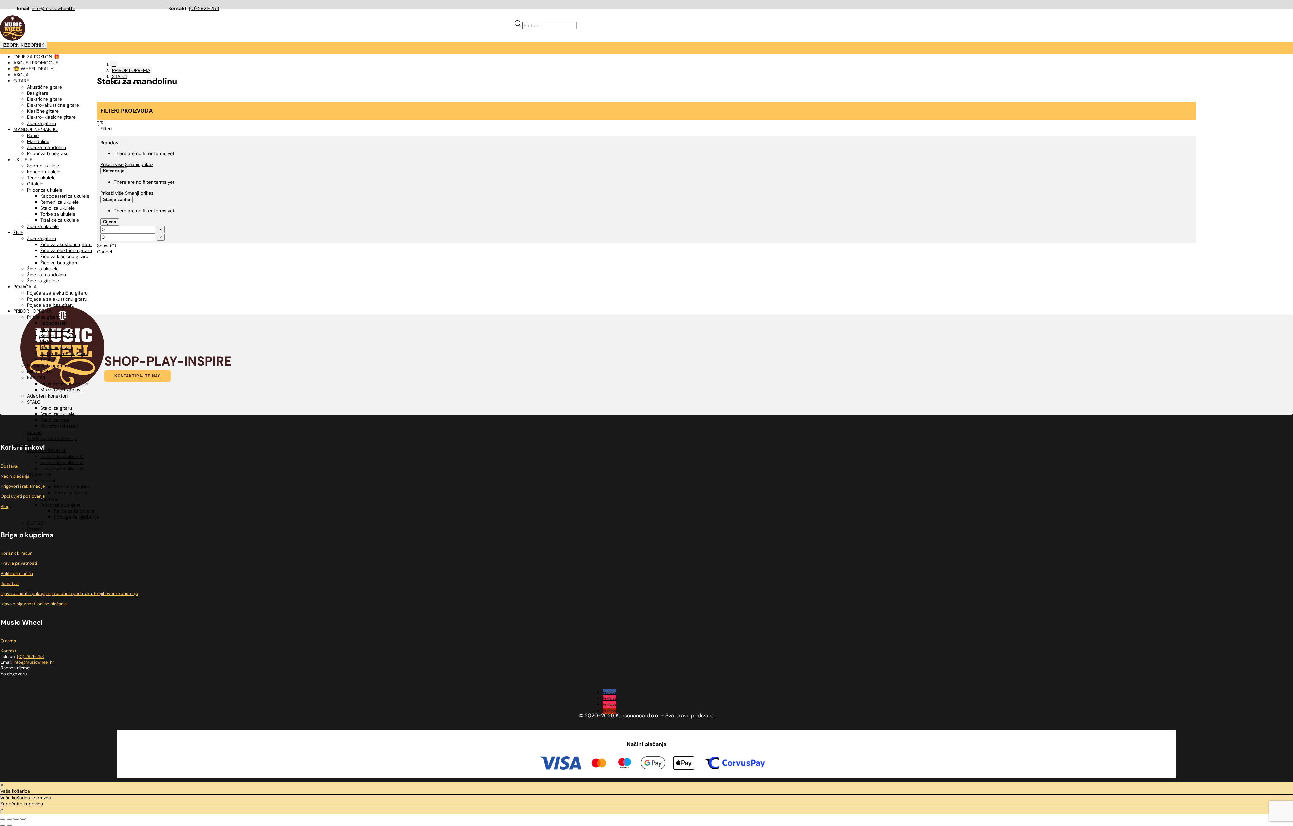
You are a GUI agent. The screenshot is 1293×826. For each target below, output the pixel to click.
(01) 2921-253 (204, 8)
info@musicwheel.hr (53, 8)
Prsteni (34, 529)
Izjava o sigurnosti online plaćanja (34, 604)
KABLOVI (36, 378)
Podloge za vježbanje (76, 517)
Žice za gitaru (41, 123)
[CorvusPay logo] (734, 764)
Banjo (33, 135)
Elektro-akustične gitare (53, 105)
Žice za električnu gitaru (66, 250)
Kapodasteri (53, 323)
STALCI (34, 402)
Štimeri (34, 432)
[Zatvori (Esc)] (23, 819)
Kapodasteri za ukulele (64, 196)
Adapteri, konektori (47, 396)
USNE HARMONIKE (47, 450)
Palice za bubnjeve (74, 511)
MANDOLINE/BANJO (35, 129)
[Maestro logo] (625, 764)
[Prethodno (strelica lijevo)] (2, 825)
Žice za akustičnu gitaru (66, 244)
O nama (8, 641)
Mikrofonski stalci (59, 426)
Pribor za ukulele (44, 190)
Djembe (48, 499)
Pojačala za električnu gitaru (57, 293)
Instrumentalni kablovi (64, 384)
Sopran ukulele (43, 166)
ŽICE (18, 232)
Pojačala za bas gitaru (50, 305)
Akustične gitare (44, 87)
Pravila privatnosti (19, 563)
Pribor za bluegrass (47, 153)
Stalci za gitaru (56, 347)
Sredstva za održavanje (52, 438)
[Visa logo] (560, 764)
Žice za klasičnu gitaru (64, 256)
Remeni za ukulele (59, 202)
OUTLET (35, 523)
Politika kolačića (17, 573)
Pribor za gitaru (43, 317)
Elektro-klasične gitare (51, 117)
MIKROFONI (39, 372)
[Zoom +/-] (2, 819)
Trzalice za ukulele (59, 220)
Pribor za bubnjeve (60, 505)
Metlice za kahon (72, 487)
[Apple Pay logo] (683, 764)
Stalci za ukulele (57, 208)
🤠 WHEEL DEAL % (33, 69)
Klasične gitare (43, 111)
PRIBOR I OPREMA (32, 311)
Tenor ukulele (41, 178)
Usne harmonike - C (62, 456)
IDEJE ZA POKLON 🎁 (36, 57)
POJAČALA (25, 287)
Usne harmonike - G (62, 469)
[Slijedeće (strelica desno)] (9, 825)
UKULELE (22, 160)
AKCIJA (21, 75)
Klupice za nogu (57, 329)
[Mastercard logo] (598, 764)
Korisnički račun (16, 553)
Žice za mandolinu (46, 147)
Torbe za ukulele (57, 214)
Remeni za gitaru (58, 335)
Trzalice (48, 359)
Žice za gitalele (43, 281)
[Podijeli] (16, 819)
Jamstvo (10, 583)
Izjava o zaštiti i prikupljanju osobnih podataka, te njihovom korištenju (69, 593)
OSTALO (22, 444)
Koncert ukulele (43, 172)
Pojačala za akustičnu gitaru (57, 299)
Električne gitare (44, 99)
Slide (45, 341)
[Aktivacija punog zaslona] (9, 819)
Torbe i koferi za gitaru (64, 353)
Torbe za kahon (70, 493)
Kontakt (8, 651)
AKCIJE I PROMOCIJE (35, 63)
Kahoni (47, 481)
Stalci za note (54, 420)
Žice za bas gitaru (59, 263)
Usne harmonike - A (61, 462)
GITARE (21, 81)
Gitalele (35, 184)
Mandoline (38, 141)
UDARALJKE (39, 475)
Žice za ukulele (43, 226)
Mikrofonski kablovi (60, 390)
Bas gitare (37, 93)
